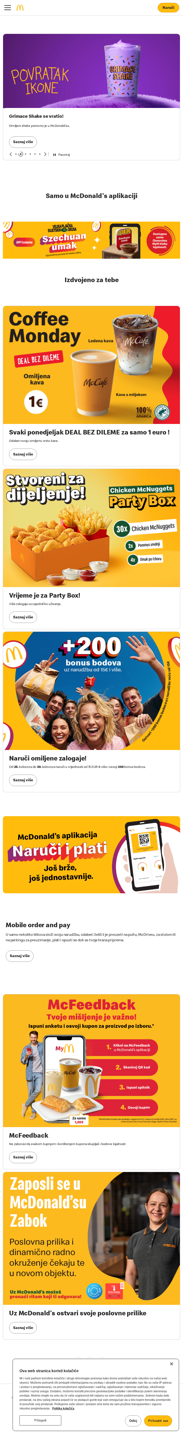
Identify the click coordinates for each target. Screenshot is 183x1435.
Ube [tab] (40, 129)
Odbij (133, 1421)
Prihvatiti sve (158, 1421)
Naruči (168, 8)
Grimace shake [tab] (20, 129)
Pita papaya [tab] (35, 129)
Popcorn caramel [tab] (30, 129)
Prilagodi (40, 1420)
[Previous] (10, 129)
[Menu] (7, 7)
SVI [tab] (16, 129)
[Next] (45, 129)
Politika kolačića (63, 1408)
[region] (95, 1395)
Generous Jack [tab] (25, 129)
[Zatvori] (171, 1364)
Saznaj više (23, 74)
